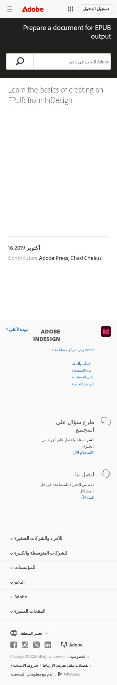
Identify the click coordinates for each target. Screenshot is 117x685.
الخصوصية (78, 656)
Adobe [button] (20, 597)
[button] (71, 9)
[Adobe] (33, 9)
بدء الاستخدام (81, 370)
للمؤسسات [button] (24, 567)
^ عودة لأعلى (17, 329)
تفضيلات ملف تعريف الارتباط (65, 665)
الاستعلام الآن (83, 452)
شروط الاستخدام (24, 665)
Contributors (22, 258)
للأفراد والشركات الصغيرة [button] (38, 538)
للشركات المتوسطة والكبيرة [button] (40, 553)
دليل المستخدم (82, 377)
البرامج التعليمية (83, 384)
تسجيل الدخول (96, 8)
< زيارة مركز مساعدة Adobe (73, 350)
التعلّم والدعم (81, 363)
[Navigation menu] (10, 9)
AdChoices (72, 674)
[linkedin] (48, 645)
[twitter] (36, 645)
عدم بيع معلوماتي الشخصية (32, 674)
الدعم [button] (19, 582)
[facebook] (13, 645)
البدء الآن (87, 497)
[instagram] (25, 645)
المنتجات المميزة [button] (30, 611)
